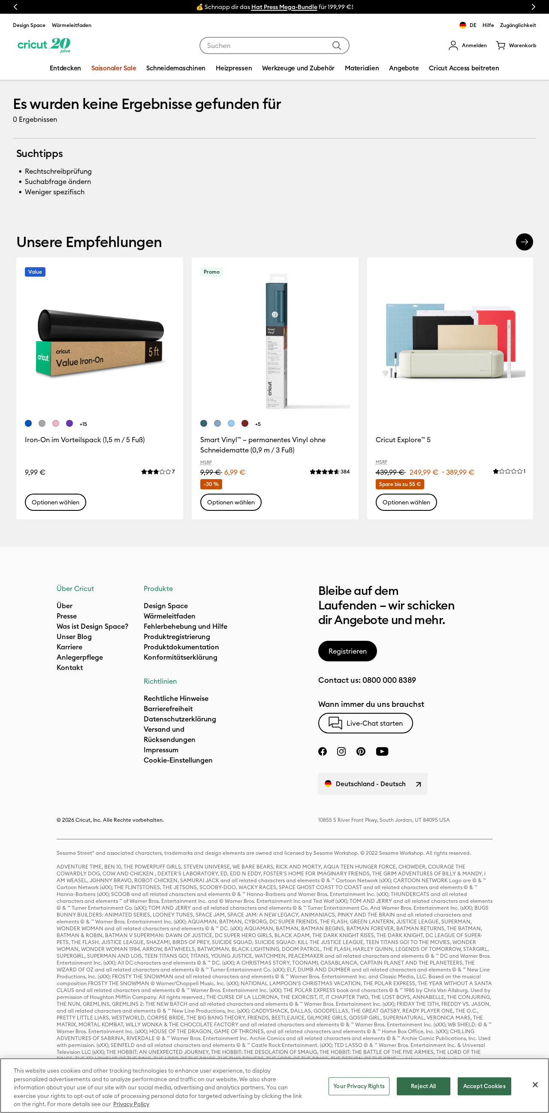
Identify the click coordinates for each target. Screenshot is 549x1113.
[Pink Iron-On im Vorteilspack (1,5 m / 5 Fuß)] (55, 423)
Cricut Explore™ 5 (403, 439)
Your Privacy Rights (358, 1086)
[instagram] (341, 751)
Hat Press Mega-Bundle (284, 7)
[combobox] (274, 45)
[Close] (535, 1084)
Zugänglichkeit (518, 25)
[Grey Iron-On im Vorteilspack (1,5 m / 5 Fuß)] (42, 423)
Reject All (423, 1086)
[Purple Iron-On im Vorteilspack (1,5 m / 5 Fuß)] (69, 423)
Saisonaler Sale (113, 68)
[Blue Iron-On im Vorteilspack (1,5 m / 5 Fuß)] (28, 423)
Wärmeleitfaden (71, 25)
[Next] (524, 241)
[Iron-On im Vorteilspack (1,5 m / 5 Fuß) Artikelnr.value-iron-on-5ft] (100, 341)
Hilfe (488, 25)
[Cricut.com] (44, 45)
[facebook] (322, 751)
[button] (467, 45)
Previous (15, 7)
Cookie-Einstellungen (178, 760)
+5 (258, 424)
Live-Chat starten (375, 723)
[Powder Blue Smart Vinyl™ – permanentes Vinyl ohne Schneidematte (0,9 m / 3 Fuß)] (231, 423)
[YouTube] (382, 751)
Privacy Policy (131, 1104)
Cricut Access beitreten (464, 68)
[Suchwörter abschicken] (336, 45)
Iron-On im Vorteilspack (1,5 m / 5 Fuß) (85, 439)
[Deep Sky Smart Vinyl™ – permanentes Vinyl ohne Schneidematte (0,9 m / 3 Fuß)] (217, 423)
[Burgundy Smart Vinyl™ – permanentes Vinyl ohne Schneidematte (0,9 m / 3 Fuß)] (244, 423)
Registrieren (348, 651)
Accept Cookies (484, 1086)
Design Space (29, 25)
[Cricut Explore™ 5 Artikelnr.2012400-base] (450, 341)
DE (473, 25)
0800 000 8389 (389, 680)
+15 (83, 424)
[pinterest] (360, 751)
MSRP (206, 462)
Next (533, 7)
